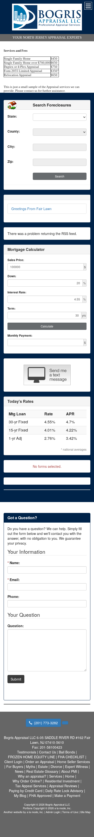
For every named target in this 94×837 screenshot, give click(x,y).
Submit (16, 679)
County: (13, 131)
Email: (13, 579)
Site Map (85, 812)
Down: (11, 276)
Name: (13, 562)
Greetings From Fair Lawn (31, 208)
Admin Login (53, 812)
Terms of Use (70, 812)
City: (11, 146)
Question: (15, 625)
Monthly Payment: (19, 335)
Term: (11, 308)
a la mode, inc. (35, 812)
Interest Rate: (16, 292)
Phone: (13, 596)
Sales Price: (15, 260)
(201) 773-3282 (46, 722)
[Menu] (88, 6)
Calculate (47, 326)
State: (12, 116)
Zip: (10, 161)
